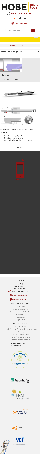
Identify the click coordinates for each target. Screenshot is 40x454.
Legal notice (21, 320)
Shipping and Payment (20, 309)
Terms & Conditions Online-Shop (21, 312)
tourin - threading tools (21, 334)
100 (20, 147)
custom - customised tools (21, 340)
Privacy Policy (20, 314)
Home (3, 45)
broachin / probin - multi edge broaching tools (21, 329)
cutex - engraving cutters (21, 337)
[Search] (33, 30)
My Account (21, 306)
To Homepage (22, 23)
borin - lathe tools (20, 326)
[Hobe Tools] (20, 7)
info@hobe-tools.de (20, 295)
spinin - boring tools (21, 332)
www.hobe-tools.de (20, 299)
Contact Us (21, 317)
